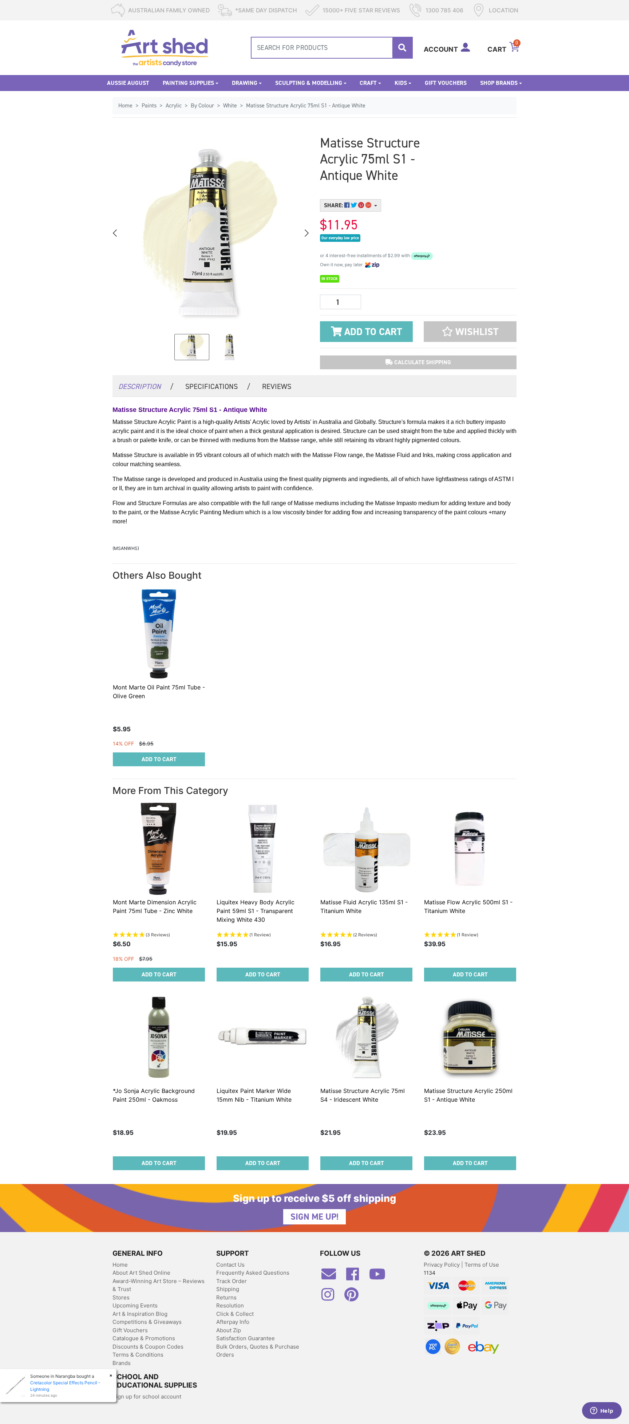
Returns (226, 1297)
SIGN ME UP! (314, 1217)
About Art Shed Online (141, 1272)
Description (146, 386)
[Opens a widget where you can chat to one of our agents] (602, 1411)
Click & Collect (235, 1313)
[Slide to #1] (191, 347)
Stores (121, 1297)
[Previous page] (115, 233)
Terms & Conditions (137, 1354)
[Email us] (332, 1276)
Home (120, 1264)
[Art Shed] (164, 47)
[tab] (145, 386)
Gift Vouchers (446, 83)
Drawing (244, 83)
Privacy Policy (442, 1264)
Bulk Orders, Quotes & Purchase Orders (257, 1350)
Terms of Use (481, 1264)
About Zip (228, 1330)
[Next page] (306, 233)
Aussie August (128, 83)
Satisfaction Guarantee (245, 1338)
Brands (121, 1363)
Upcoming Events (135, 1305)
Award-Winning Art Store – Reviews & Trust (158, 1285)
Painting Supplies (188, 83)
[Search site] (402, 48)
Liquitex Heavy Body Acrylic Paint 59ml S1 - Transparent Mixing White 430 (255, 910)
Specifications (217, 386)
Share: (334, 205)
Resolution (230, 1305)
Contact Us (230, 1264)
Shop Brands (499, 83)
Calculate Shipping (422, 362)
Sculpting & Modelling (308, 83)
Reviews (276, 386)
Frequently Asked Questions (252, 1272)
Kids (401, 83)
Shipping (227, 1289)
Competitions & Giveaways (147, 1321)
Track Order (231, 1281)
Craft (368, 83)
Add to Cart (372, 331)
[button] (470, 331)
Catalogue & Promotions (143, 1338)
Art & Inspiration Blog (139, 1313)
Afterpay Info (232, 1321)
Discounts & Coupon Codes (147, 1346)
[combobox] (332, 48)
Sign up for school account (146, 1396)
